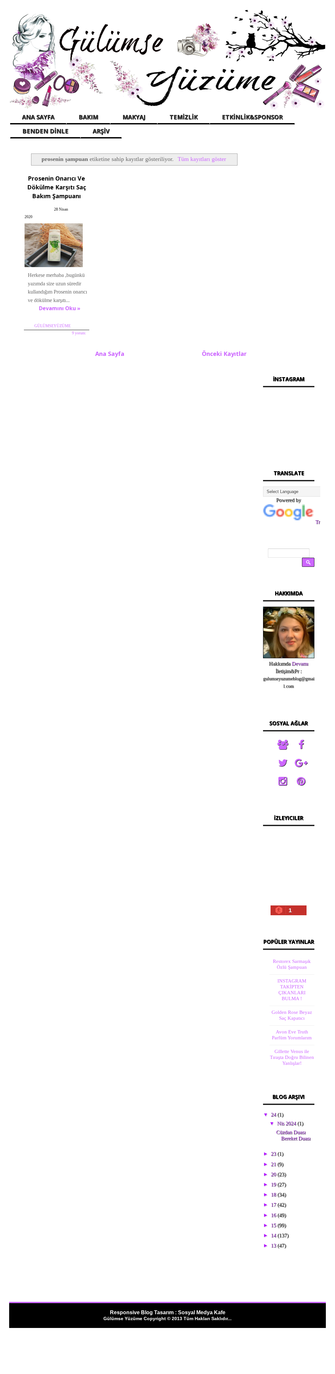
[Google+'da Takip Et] (301, 763)
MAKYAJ (133, 117)
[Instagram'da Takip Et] (282, 781)
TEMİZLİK (183, 117)
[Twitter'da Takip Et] (282, 763)
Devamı (300, 663)
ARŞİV (101, 131)
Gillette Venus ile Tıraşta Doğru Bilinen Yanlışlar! (292, 1057)
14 (274, 1235)
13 (274, 1245)
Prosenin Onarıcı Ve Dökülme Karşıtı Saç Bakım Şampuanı (56, 187)
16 (274, 1215)
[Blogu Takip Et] (282, 745)
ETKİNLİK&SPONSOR (252, 117)
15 (274, 1225)
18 (274, 1194)
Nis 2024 (287, 1123)
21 (274, 1164)
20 (274, 1174)
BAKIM (88, 117)
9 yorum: (79, 333)
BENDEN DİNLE (45, 131)
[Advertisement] (289, 255)
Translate (324, 522)
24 (274, 1114)
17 (274, 1204)
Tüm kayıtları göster (202, 159)
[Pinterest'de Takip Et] (301, 781)
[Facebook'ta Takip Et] (301, 745)
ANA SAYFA (38, 117)
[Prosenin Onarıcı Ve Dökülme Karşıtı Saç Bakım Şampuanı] (56, 267)
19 (274, 1184)
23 (274, 1154)
